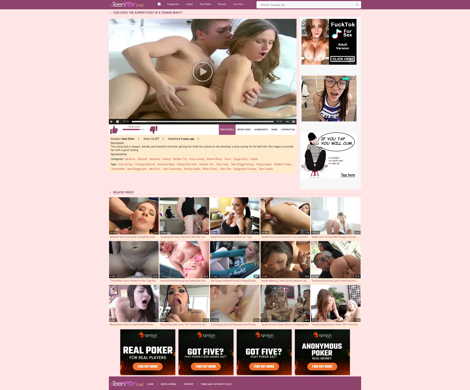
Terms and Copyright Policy (216, 384)
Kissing (166, 159)
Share (274, 129)
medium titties (282, 164)
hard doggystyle (136, 169)
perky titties (210, 169)
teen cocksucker (172, 169)
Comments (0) (288, 129)
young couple (264, 164)
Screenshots (261, 129)
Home (150, 384)
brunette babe (166, 164)
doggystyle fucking (245, 169)
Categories (173, 4)
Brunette (155, 159)
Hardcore (130, 159)
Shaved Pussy (214, 159)
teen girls (225, 169)
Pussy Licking (196, 159)
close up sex (125, 164)
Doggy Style (240, 159)
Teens (227, 159)
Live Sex (238, 4)
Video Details (227, 129)
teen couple (266, 169)
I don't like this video (153, 130)
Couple (254, 159)
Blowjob (142, 159)
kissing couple (192, 169)
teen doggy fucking (242, 164)
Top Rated (205, 4)
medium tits (206, 164)
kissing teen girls (187, 164)
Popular (222, 4)
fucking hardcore (145, 164)
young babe (118, 169)
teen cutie (222, 164)
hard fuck (154, 169)
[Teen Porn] (127, 4)
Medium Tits (180, 159)
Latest (189, 4)
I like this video (114, 130)
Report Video (244, 129)
